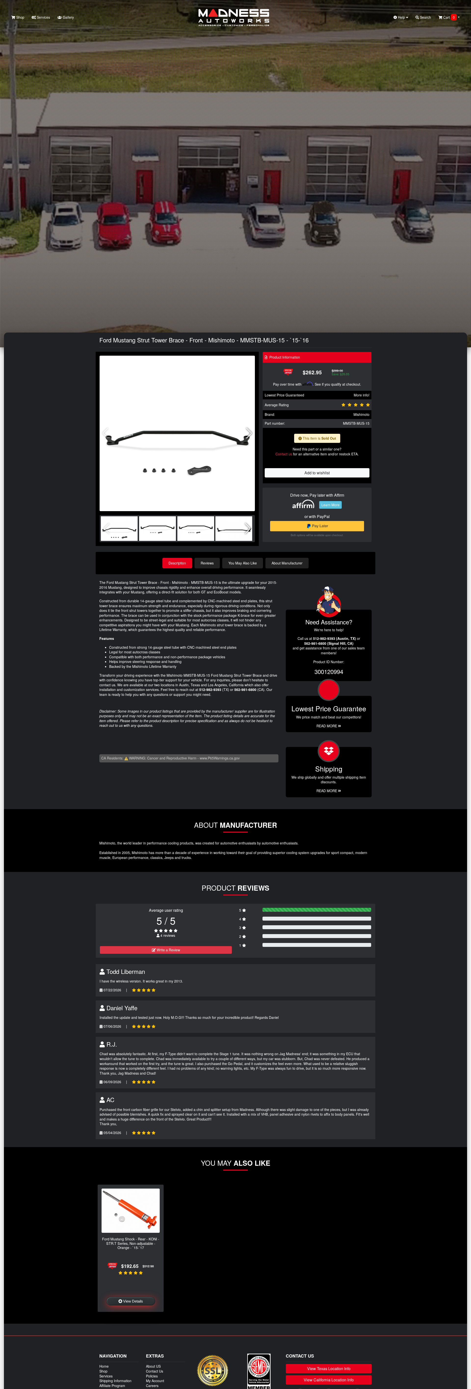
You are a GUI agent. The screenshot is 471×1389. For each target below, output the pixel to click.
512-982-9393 (210, 689)
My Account (155, 1380)
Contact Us (154, 1371)
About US (153, 1366)
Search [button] (425, 17)
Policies (152, 1376)
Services (43, 17)
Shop (19, 17)
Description (177, 563)
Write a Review (168, 949)
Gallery (68, 17)
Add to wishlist (317, 473)
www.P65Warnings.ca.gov (220, 758)
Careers (152, 1385)
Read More (327, 725)
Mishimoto (361, 414)
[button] (249, 433)
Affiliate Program (112, 1385)
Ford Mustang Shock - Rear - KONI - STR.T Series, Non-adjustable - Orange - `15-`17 (130, 1243)
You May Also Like (242, 563)
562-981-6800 (245, 689)
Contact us (283, 453)
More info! (361, 395)
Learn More (330, 504)
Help (401, 17)
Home (104, 1366)
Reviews (207, 563)
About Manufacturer (287, 563)
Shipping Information (115, 1380)
